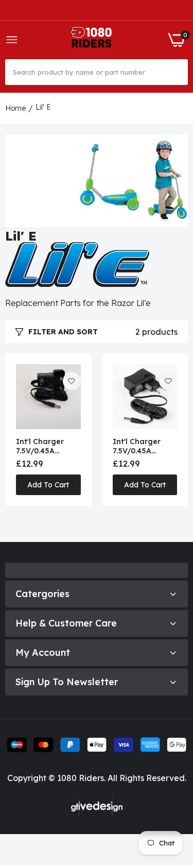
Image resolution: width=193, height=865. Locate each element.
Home (15, 108)
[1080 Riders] (93, 40)
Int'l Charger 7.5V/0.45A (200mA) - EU (137, 446)
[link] (72, 381)
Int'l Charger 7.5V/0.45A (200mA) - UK (40, 446)
